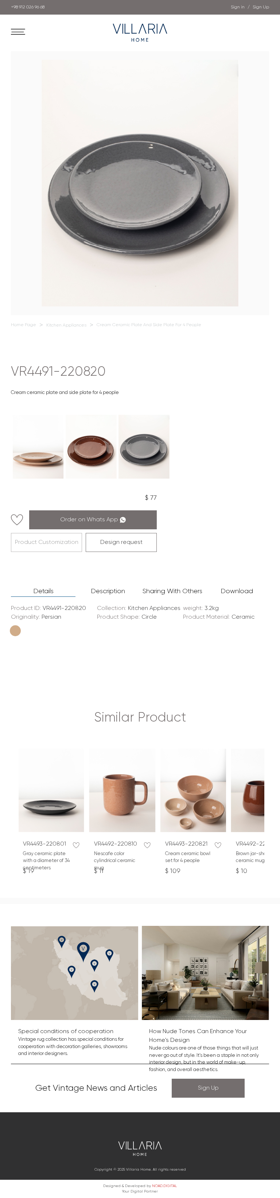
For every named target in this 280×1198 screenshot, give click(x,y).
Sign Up (208, 1088)
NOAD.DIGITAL (164, 1186)
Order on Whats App (89, 520)
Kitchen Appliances (66, 325)
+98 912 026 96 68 (27, 7)
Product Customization (46, 542)
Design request (121, 542)
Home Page (23, 325)
